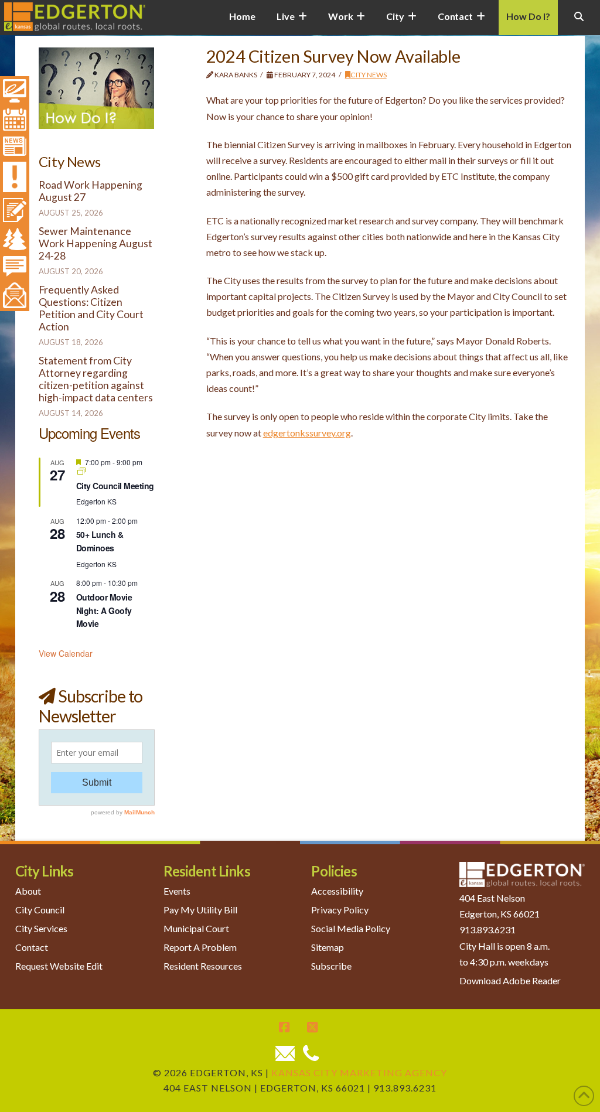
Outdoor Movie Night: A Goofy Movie (104, 610)
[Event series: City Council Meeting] (81, 471)
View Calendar (66, 653)
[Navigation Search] (579, 23)
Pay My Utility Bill (200, 909)
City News (368, 74)
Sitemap (327, 947)
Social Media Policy (350, 928)
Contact (31, 947)
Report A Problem (200, 947)
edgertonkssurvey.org (307, 432)
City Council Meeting (115, 486)
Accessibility (337, 890)
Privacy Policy (340, 909)
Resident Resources (202, 965)
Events (176, 890)
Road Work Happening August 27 (90, 191)
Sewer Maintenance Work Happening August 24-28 (95, 243)
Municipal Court (196, 928)
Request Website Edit (59, 965)
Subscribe (331, 965)
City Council (39, 909)
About (28, 890)
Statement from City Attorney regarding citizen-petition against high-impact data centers (96, 379)
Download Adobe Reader (510, 980)
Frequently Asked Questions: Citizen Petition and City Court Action (91, 308)
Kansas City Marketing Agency (359, 1072)
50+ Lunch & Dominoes (100, 541)
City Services (41, 928)
